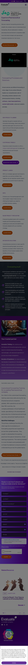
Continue (14, 662)
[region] (14, 655)
